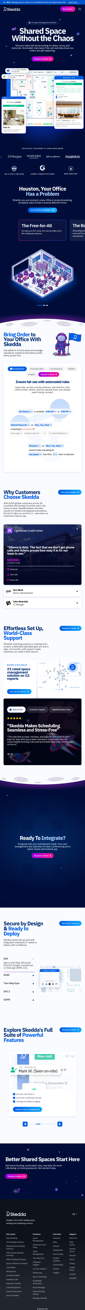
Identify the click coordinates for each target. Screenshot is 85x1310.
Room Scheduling (40, 1277)
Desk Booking (11, 1238)
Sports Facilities (12, 1295)
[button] (79, 9)
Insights (56, 1273)
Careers (56, 1269)
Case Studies (58, 1254)
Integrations (58, 1250)
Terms (71, 1259)
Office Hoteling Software (16, 1259)
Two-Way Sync (38, 1258)
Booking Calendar (40, 1298)
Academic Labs (12, 1279)
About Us (73, 1238)
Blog (55, 1242)
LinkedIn (72, 1278)
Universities (10, 1267)
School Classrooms (14, 1291)
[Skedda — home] (12, 9)
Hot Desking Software (15, 1242)
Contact (72, 1274)
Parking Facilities (13, 1275)
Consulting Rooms (13, 1287)
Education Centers (13, 1283)
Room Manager (39, 1287)
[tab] (17, 369)
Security (72, 1255)
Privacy (72, 1263)
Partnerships (58, 1265)
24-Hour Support (40, 1269)
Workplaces (11, 1271)
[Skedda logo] (16, 1214)
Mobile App (37, 1273)
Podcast (56, 1246)
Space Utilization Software (16, 1263)
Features (56, 1238)
